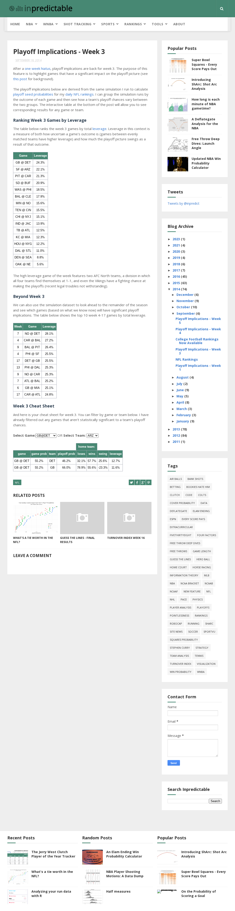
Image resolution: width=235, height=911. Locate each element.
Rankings (133, 24)
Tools (157, 24)
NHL (172, 599)
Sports (108, 24)
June (180, 390)
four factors (206, 535)
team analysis (179, 655)
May (180, 396)
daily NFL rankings (79, 94)
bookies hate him (198, 487)
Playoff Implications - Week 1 (198, 367)
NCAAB (209, 583)
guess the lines (180, 559)
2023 (177, 239)
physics (198, 599)
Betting (175, 487)
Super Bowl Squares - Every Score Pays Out (204, 64)
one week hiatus (37, 68)
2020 (177, 251)
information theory (184, 575)
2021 (177, 245)
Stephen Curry (180, 647)
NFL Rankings (187, 359)
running (193, 623)
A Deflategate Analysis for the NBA (205, 123)
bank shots (195, 479)
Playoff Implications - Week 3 (198, 351)
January (183, 421)
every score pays (193, 519)
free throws (178, 551)
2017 (177, 270)
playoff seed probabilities (33, 94)
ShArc (209, 623)
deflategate (178, 511)
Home (15, 24)
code (188, 495)
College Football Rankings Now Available (197, 341)
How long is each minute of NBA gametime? (206, 103)
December (185, 294)
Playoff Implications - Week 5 (198, 321)
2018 (177, 264)
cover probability (182, 503)
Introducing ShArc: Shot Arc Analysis (204, 84)
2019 (177, 257)
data (204, 503)
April (180, 402)
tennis (199, 655)
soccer (193, 631)
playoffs (203, 607)
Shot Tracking (78, 24)
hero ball (203, 559)
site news (176, 631)
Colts (202, 495)
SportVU (209, 631)
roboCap (176, 623)
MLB (206, 575)
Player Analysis (180, 607)
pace (184, 599)
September (186, 313)
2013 (177, 429)
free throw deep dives (185, 543)
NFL (17, 482)
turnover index (180, 663)
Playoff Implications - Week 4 (198, 331)
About (179, 24)
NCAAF (174, 591)
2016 (177, 276)
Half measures (118, 891)
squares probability (184, 639)
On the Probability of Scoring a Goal (198, 893)
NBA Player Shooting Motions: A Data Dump (124, 873)
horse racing (202, 567)
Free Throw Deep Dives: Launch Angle (206, 143)
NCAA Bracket (190, 583)
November (185, 301)
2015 (177, 283)
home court (178, 567)
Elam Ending (201, 511)
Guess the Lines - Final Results (77, 540)
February (184, 415)
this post (20, 78)
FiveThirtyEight (180, 535)
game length (202, 551)
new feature (192, 591)
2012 (177, 435)
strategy (202, 647)
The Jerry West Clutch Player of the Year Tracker (53, 854)
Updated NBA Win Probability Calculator (206, 163)
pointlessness (179, 615)
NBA (29, 24)
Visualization (206, 663)
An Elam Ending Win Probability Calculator (124, 854)
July (179, 384)
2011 (177, 441)
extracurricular (181, 527)
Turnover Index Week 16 (126, 538)
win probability (180, 671)
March (182, 409)
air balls (176, 479)
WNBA (48, 24)
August (183, 377)
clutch (175, 495)
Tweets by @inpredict (183, 203)
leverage (99, 128)
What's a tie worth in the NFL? (33, 540)
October (183, 307)
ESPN (173, 519)
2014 (177, 289)
